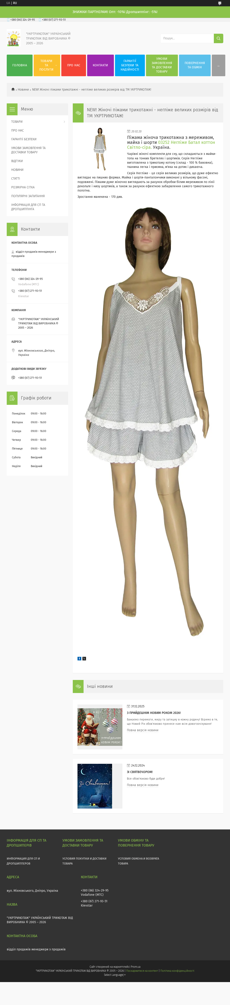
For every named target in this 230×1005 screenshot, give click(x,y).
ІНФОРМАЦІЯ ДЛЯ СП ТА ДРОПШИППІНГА (28, 207)
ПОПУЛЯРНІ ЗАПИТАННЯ (28, 196)
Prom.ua (135, 967)
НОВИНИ (17, 170)
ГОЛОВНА (19, 65)
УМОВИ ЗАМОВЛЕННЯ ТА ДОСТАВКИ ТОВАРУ (162, 65)
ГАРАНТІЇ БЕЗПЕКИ (23, 139)
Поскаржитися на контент (142, 971)
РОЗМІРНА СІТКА (23, 187)
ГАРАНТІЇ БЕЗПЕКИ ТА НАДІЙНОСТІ (130, 65)
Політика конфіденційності (177, 971)
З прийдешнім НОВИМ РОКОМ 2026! (154, 713)
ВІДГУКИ (17, 161)
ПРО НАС (73, 65)
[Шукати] (218, 38)
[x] (84, 659)
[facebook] (79, 659)
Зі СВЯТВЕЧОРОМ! (140, 772)
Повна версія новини (142, 730)
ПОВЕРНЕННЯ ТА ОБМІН (195, 65)
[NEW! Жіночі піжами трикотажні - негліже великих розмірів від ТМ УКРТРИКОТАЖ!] (99, 149)
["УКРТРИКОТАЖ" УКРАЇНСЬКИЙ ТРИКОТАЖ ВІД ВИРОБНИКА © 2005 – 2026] (14, 45)
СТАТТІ (15, 178)
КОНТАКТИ (100, 65)
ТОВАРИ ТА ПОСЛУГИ (46, 65)
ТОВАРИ (16, 121)
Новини (23, 89)
